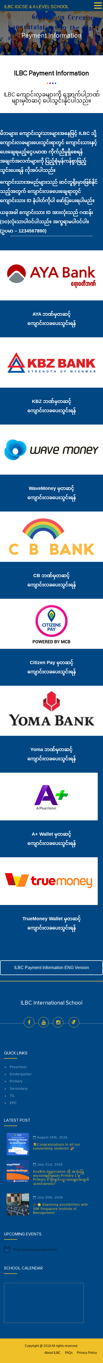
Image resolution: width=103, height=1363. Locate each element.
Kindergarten (21, 1074)
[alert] (51, 1249)
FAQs (69, 1353)
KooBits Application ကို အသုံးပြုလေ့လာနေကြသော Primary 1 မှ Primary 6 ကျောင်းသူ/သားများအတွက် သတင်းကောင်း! (61, 1178)
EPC (13, 1103)
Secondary (19, 1089)
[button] (98, 6)
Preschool (18, 1067)
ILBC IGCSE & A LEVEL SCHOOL (36, 6)
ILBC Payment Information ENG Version (51, 967)
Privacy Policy (87, 1353)
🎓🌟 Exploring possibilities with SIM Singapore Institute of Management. (60, 1209)
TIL (12, 1096)
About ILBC (52, 1353)
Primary (16, 1081)
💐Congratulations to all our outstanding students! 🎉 (56, 1146)
